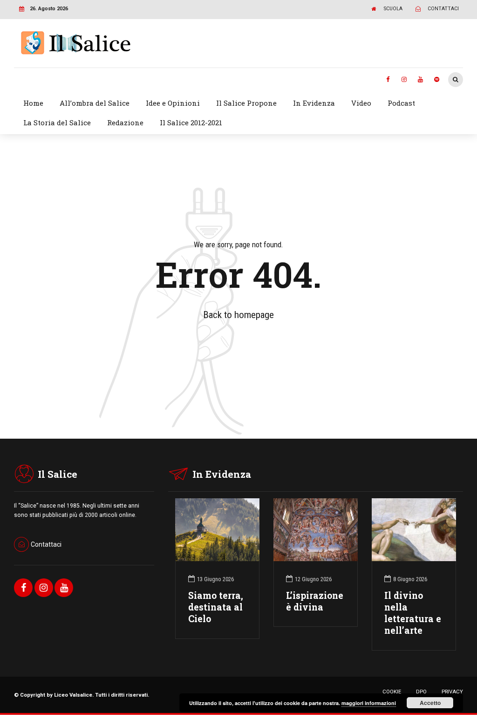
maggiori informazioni (368, 702)
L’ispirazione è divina (314, 601)
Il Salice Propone (246, 103)
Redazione (125, 122)
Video (361, 103)
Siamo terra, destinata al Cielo (215, 607)
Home (33, 103)
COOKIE (391, 691)
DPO (421, 691)
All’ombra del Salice (94, 103)
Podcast (401, 103)
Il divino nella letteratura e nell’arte (412, 613)
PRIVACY (452, 691)
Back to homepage (238, 314)
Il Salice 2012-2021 (191, 122)
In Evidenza (314, 103)
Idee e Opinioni (173, 103)
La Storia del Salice (57, 122)
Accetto (430, 703)
